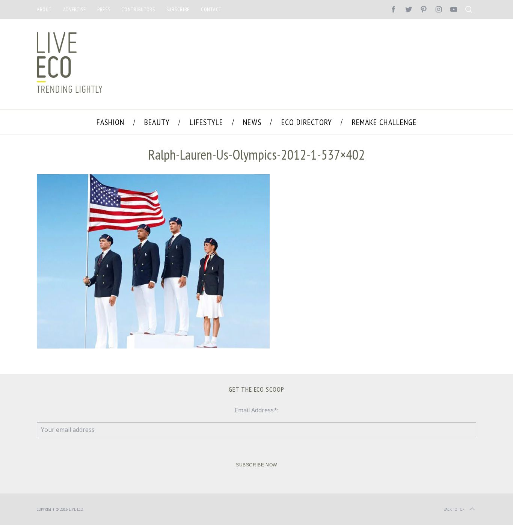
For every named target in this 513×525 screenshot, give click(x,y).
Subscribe (178, 9)
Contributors (138, 9)
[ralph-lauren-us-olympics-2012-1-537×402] (153, 346)
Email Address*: (256, 410)
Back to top (454, 509)
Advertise (74, 9)
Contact (211, 9)
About (44, 9)
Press (103, 9)
